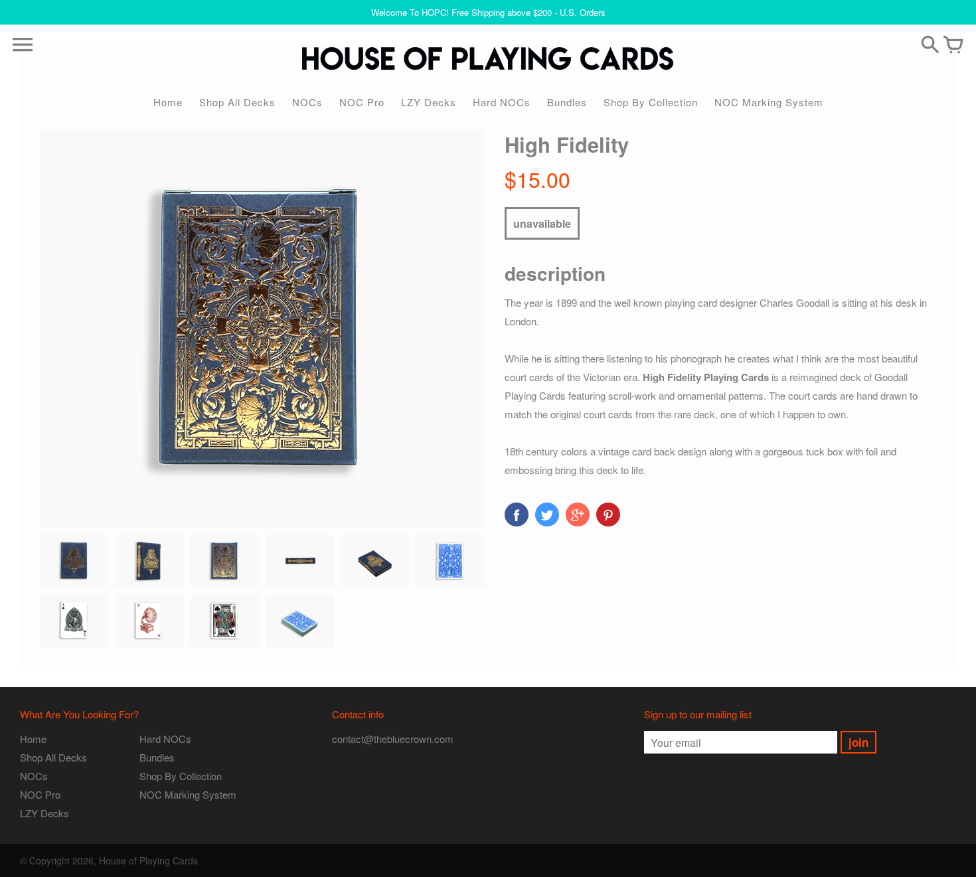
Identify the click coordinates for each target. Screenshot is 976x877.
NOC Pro (361, 102)
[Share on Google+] (578, 514)
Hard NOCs (501, 102)
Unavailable (542, 223)
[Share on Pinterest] (608, 514)
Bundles (567, 102)
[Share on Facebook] (517, 514)
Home (168, 102)
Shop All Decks (237, 102)
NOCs (307, 102)
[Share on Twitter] (547, 514)
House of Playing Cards (148, 860)
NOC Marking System (768, 102)
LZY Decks (428, 102)
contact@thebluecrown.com (392, 739)
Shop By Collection (651, 102)
